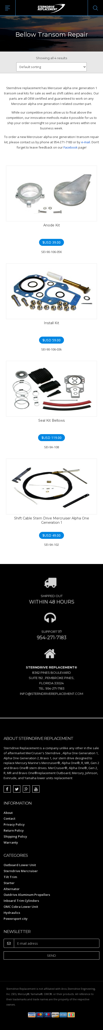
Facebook (70, 147)
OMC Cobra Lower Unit (21, 906)
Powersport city (16, 918)
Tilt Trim (10, 877)
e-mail (85, 142)
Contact (9, 818)
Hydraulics (12, 912)
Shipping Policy (15, 836)
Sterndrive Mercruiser (21, 871)
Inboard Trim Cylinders (21, 900)
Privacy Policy (14, 824)
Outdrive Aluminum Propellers (27, 894)
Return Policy (14, 830)
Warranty (11, 842)
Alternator (12, 889)
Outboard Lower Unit (20, 865)
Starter (9, 883)
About (8, 813)
